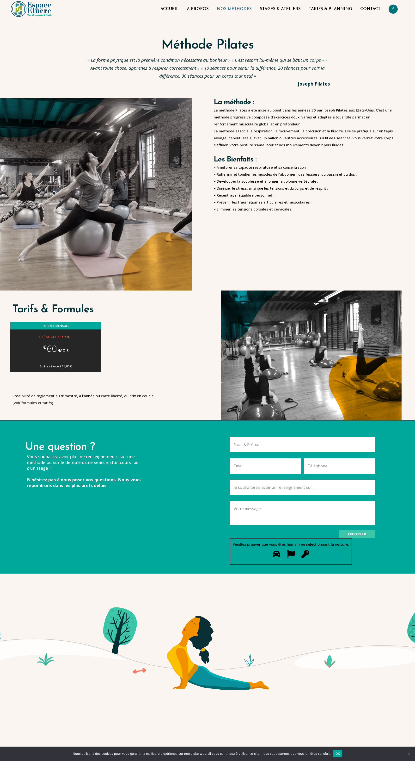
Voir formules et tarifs (33, 402)
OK (338, 753)
